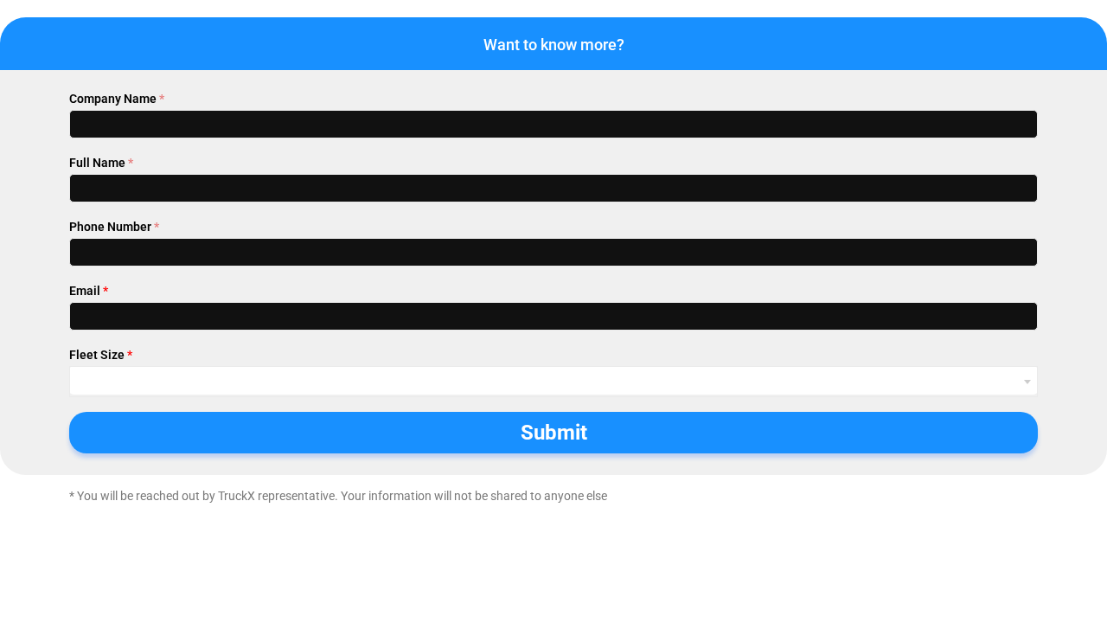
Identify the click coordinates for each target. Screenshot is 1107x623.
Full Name (101, 163)
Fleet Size (100, 355)
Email (88, 291)
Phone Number (114, 227)
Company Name (116, 99)
